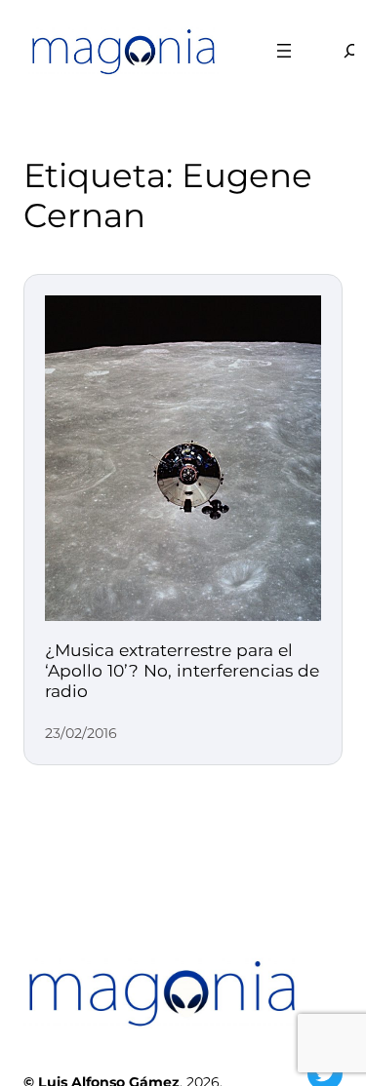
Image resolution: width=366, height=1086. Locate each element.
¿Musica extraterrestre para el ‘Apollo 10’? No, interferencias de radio (182, 670)
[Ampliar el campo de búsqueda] (339, 50)
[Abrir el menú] (284, 50)
